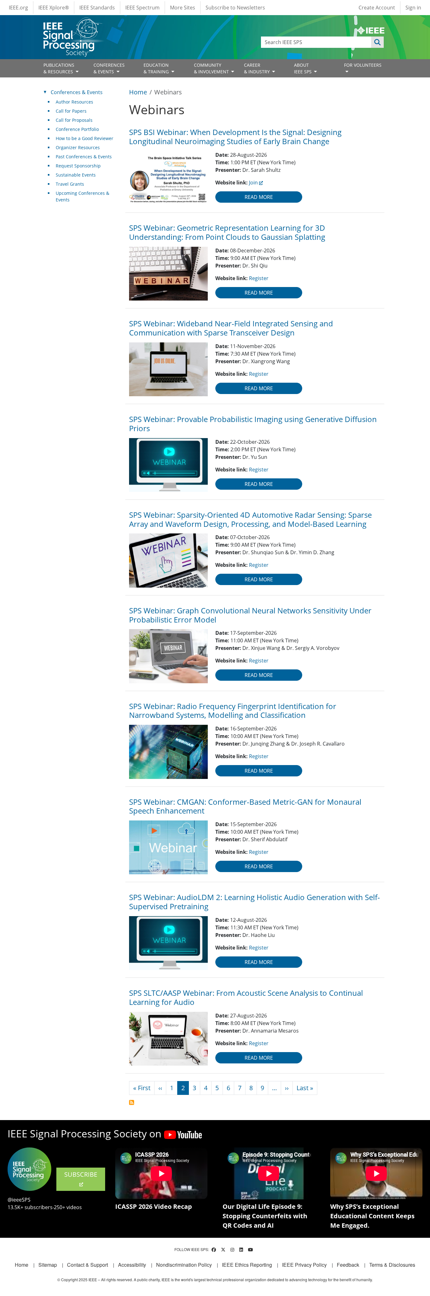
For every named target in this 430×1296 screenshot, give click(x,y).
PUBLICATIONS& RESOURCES (58, 68)
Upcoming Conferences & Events (82, 196)
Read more (259, 197)
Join (253, 182)
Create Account (377, 7)
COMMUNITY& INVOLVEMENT (212, 68)
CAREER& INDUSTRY (257, 68)
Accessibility (132, 1264)
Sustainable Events (76, 175)
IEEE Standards (97, 7)
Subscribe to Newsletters (235, 7)
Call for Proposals (74, 120)
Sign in (413, 7)
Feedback (348, 1264)
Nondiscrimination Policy (184, 1264)
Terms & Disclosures (392, 1264)
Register (259, 278)
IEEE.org (18, 7)
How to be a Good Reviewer (84, 138)
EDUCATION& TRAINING (157, 68)
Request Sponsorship (78, 166)
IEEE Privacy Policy (304, 1264)
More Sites (182, 7)
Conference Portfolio (77, 129)
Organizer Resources (78, 147)
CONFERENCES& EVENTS (109, 68)
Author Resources (74, 102)
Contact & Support (87, 1264)
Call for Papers (71, 111)
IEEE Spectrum (142, 7)
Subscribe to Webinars (131, 1102)
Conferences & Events (77, 92)
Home (138, 92)
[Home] (72, 23)
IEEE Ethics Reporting (247, 1264)
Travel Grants (70, 184)
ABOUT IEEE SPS (303, 68)
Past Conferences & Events (84, 157)
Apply (377, 42)
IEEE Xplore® (53, 7)
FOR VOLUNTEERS (363, 65)
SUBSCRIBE (80, 1174)
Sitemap (47, 1264)
